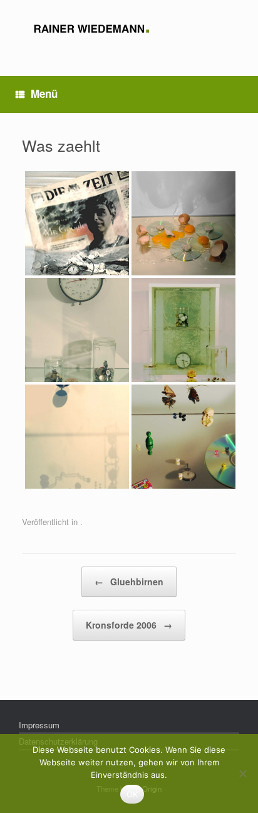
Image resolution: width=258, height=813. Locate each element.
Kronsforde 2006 (129, 625)
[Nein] (242, 773)
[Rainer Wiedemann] (129, 28)
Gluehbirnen (129, 581)
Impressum (39, 725)
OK (132, 794)
